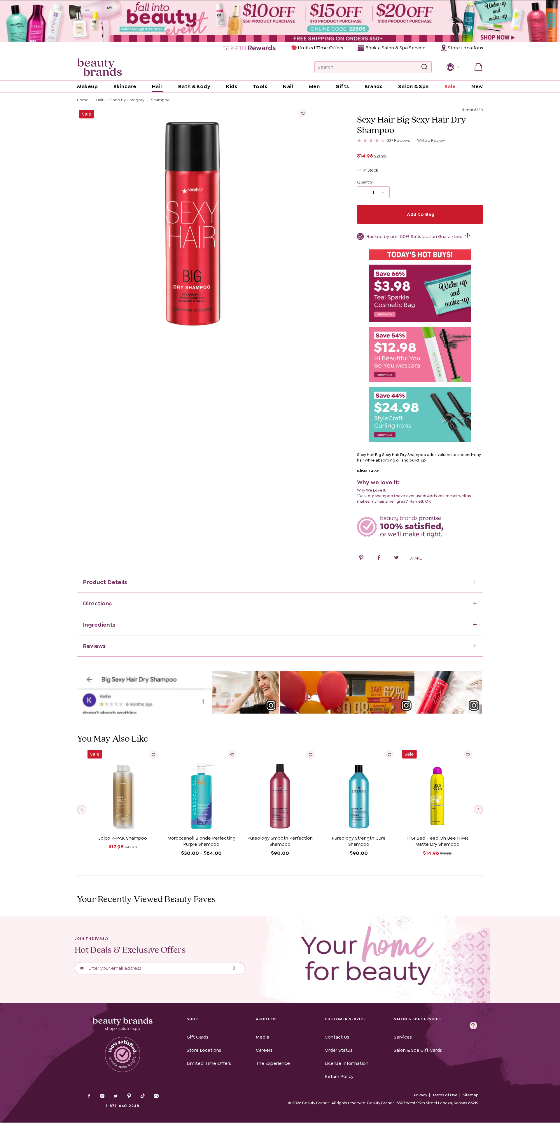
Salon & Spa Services (417, 1019)
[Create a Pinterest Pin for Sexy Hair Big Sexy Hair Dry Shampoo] (361, 558)
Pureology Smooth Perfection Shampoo (280, 841)
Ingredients (99, 624)
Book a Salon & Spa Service (395, 48)
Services (403, 1037)
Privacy (420, 1094)
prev (81, 809)
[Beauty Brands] (99, 67)
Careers (264, 1050)
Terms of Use (445, 1094)
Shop (192, 1019)
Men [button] (314, 86)
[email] (156, 1096)
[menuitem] (249, 48)
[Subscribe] (233, 968)
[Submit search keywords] (424, 67)
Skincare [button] (124, 86)
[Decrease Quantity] (384, 192)
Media (262, 1037)
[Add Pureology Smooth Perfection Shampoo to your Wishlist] (310, 754)
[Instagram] (102, 1097)
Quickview (123, 824)
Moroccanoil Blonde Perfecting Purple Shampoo (201, 841)
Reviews (94, 646)
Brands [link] (373, 86)
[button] (452, 67)
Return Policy (339, 1076)
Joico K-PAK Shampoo (123, 838)
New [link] (477, 86)
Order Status (338, 1050)
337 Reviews (398, 140)
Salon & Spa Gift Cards (418, 1050)
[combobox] (373, 67)
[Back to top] (473, 1024)
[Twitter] (116, 1097)
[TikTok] (142, 1096)
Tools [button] (260, 86)
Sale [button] (450, 86)
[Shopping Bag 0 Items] (478, 67)
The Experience (273, 1063)
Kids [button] (231, 86)
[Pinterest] (129, 1097)
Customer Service (345, 1019)
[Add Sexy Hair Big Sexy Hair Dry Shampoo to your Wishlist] (302, 113)
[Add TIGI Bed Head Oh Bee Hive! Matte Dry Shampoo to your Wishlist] (467, 754)
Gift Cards (197, 1037)
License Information (346, 1063)
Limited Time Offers (320, 48)
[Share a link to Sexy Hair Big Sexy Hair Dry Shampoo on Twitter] (396, 558)
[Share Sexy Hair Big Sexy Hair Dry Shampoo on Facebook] (378, 558)
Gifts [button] (342, 86)
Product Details (105, 582)
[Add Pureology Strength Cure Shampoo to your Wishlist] (389, 754)
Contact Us (337, 1037)
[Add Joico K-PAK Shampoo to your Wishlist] (153, 754)
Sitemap (471, 1094)
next (478, 809)
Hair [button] (157, 86)
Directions (97, 603)
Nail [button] (288, 86)
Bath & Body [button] (194, 86)
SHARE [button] (416, 558)
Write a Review (431, 140)
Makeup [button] (87, 86)
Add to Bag (420, 214)
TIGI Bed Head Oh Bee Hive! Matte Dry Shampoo (437, 841)
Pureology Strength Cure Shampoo (359, 841)
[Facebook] (89, 1097)
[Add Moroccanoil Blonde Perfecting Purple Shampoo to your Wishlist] (232, 754)
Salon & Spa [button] (413, 86)
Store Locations (204, 1050)
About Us (266, 1019)
